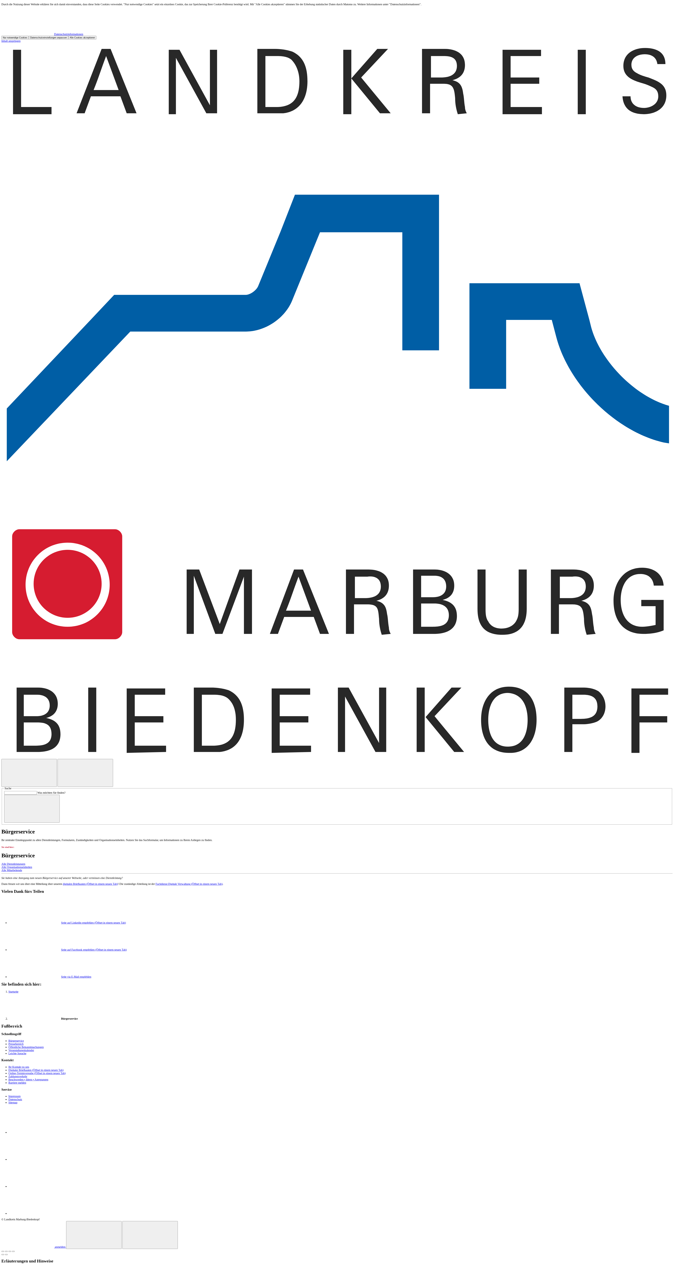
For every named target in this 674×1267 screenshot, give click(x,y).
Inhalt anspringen (11, 40)
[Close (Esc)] (2, 1251)
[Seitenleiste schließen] (150, 1235)
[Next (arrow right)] (6, 1254)
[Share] (6, 1251)
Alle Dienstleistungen (13, 863)
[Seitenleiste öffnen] (85, 773)
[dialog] (337, 21)
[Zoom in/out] (13, 1251)
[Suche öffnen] (29, 773)
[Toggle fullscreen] (9, 1251)
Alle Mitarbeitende (11, 870)
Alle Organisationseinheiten (16, 867)
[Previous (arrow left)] (2, 1254)
